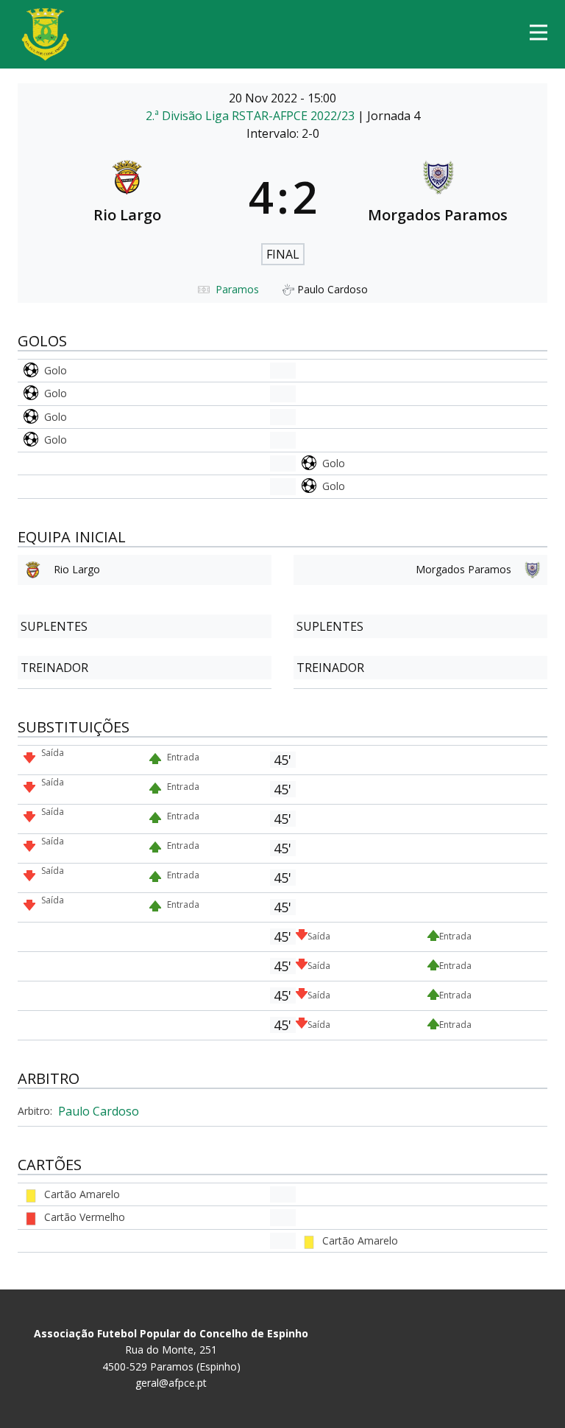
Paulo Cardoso (98, 1111)
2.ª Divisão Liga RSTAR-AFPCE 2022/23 (252, 116)
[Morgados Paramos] (438, 196)
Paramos (237, 289)
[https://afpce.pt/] (45, 34)
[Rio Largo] (127, 196)
